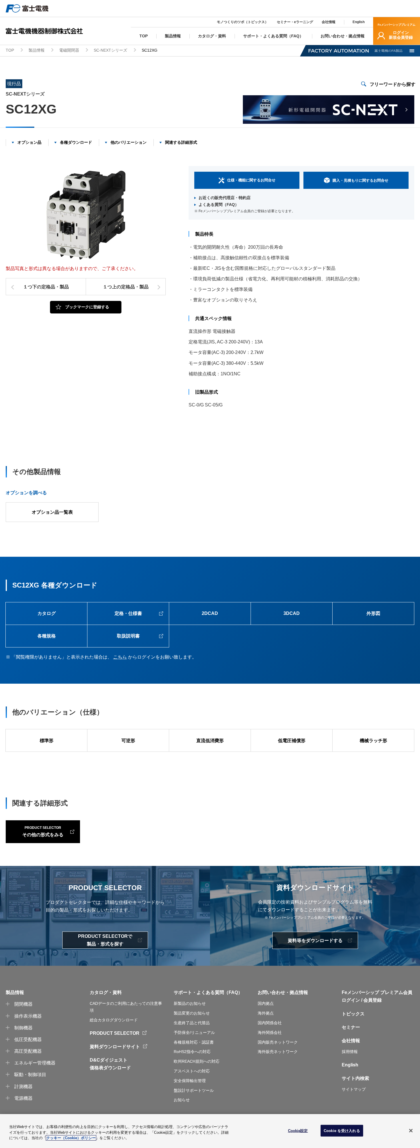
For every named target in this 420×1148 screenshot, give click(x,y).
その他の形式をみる (42, 831)
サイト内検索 (355, 1078)
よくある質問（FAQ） (219, 204)
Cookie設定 (298, 1130)
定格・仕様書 (128, 613)
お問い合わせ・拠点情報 (283, 992)
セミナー (351, 1027)
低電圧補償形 (291, 740)
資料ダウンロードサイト (115, 1046)
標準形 (46, 740)
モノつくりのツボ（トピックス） (242, 22)
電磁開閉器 (69, 50)
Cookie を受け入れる (342, 1130)
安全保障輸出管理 (190, 1080)
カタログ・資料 (106, 992)
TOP (10, 50)
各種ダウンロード (76, 142)
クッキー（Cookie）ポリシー (71, 1138)
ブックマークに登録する (87, 307)
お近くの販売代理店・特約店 (225, 197)
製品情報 (37, 50)
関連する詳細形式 (181, 142)
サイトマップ (354, 1089)
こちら (120, 657)
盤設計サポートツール (194, 1090)
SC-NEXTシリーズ (110, 50)
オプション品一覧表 (52, 512)
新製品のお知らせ (190, 1003)
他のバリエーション (129, 142)
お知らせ (182, 1100)
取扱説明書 (128, 635)
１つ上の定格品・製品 (126, 286)
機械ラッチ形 (373, 740)
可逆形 (128, 740)
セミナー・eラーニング (295, 22)
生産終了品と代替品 (192, 1023)
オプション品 (29, 142)
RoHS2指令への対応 (192, 1051)
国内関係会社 (270, 1023)
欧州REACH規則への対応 (196, 1061)
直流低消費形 (210, 740)
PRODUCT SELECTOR (114, 1033)
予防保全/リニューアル (194, 1032)
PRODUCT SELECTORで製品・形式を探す (105, 940)
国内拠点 (266, 1003)
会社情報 (328, 22)
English (359, 22)
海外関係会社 (270, 1032)
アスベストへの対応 (192, 1071)
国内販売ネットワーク (278, 1042)
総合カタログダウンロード (114, 1020)
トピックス (353, 1013)
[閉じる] (411, 1130)
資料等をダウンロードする (315, 940)
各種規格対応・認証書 (194, 1042)
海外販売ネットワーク (278, 1051)
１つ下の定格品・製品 (46, 286)
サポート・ (185, 992)
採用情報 (350, 1051)
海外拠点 (266, 1013)
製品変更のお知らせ (192, 1013)
